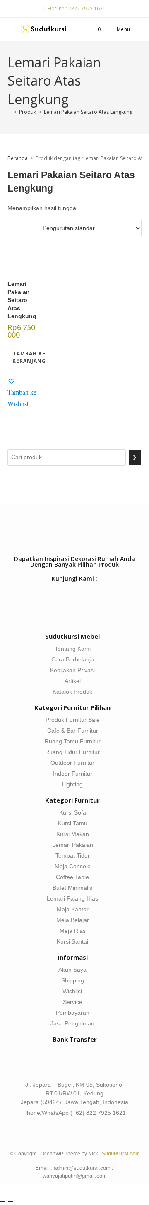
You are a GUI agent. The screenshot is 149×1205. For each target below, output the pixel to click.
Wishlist (72, 991)
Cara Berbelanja (72, 659)
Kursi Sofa (72, 812)
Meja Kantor (73, 909)
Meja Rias (73, 930)
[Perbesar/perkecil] (3, 1191)
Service (72, 1002)
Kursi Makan (72, 834)
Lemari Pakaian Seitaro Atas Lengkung (88, 111)
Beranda (17, 158)
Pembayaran (72, 1012)
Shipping (72, 980)
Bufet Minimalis (72, 887)
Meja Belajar (72, 920)
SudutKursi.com (121, 1154)
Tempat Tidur (72, 855)
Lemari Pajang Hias (72, 898)
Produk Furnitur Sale (73, 719)
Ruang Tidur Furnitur (72, 752)
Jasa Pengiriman (72, 1023)
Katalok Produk (72, 691)
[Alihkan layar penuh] (10, 1191)
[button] (22, 392)
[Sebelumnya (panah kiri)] (3, 1202)
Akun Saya (72, 969)
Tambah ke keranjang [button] (29, 357)
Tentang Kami (73, 648)
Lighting (72, 784)
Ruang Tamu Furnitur (73, 741)
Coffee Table (72, 877)
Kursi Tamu (72, 823)
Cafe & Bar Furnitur (72, 730)
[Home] (9, 111)
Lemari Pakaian (72, 844)
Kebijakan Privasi (72, 670)
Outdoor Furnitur (72, 762)
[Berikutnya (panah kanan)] (10, 1202)
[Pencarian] (135, 457)
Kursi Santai (72, 941)
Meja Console (73, 866)
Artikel (73, 681)
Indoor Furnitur (72, 773)
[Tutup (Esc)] (25, 1191)
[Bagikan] (18, 1191)
